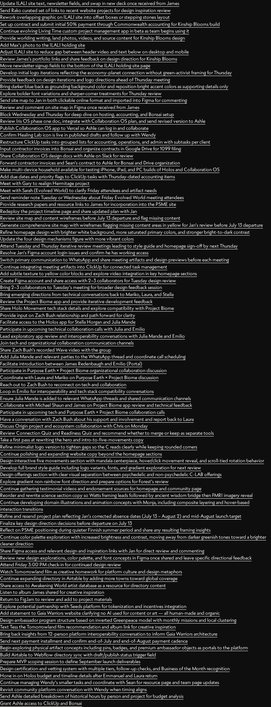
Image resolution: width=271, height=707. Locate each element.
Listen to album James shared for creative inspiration (52, 592)
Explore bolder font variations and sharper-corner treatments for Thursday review (81, 93)
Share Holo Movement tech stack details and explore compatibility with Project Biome (87, 308)
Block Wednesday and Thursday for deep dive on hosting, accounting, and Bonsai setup (87, 114)
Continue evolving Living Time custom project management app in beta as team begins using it (94, 31)
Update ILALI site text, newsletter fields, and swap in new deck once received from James (89, 3)
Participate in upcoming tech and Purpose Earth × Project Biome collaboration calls (82, 412)
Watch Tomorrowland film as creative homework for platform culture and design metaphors (91, 571)
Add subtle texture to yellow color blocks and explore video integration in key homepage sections (98, 273)
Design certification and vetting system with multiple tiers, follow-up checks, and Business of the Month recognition (115, 668)
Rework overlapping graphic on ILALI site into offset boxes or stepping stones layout (85, 17)
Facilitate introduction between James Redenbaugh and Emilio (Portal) (71, 363)
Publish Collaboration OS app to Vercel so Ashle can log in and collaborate (74, 128)
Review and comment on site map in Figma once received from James (69, 107)
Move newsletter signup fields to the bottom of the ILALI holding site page (75, 65)
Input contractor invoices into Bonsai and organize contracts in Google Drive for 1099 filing (90, 148)
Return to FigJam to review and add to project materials (56, 599)
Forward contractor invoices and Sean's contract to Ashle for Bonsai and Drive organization (90, 163)
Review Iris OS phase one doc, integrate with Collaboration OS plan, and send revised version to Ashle (102, 121)
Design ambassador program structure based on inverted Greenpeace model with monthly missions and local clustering (118, 620)
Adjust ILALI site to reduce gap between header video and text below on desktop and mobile (94, 51)
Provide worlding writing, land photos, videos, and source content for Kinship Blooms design (92, 38)
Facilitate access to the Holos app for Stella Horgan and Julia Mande (68, 322)
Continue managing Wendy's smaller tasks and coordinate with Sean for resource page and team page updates (109, 682)
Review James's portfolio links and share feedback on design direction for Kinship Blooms (88, 59)
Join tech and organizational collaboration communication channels (67, 343)
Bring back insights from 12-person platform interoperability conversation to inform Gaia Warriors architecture (108, 634)
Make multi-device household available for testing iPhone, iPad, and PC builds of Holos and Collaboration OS (109, 169)
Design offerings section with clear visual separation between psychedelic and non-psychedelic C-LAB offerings (111, 474)
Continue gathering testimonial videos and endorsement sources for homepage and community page (100, 488)
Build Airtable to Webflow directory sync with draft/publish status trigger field (78, 654)
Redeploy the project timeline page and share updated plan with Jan (68, 211)
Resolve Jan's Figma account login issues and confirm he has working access (74, 252)
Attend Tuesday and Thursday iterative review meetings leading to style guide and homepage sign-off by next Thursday (119, 246)
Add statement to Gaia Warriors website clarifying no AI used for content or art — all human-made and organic (110, 613)
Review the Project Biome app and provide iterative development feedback (76, 301)
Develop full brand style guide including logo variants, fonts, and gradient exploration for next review (100, 467)
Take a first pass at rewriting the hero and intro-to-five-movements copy (72, 439)
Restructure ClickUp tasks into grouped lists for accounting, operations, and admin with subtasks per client (105, 142)
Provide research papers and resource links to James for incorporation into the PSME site (88, 204)
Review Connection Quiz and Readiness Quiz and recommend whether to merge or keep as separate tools (107, 433)
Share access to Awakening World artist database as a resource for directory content (83, 585)
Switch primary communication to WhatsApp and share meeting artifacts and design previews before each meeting (114, 259)
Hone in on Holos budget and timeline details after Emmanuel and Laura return (78, 675)
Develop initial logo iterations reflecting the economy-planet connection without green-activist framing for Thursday (116, 72)
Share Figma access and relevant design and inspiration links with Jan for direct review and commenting (102, 550)
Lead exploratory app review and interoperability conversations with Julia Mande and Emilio (92, 336)
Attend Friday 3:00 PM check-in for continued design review (60, 564)
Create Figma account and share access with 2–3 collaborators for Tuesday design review (88, 280)
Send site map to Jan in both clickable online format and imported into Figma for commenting (93, 100)
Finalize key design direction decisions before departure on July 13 (66, 523)
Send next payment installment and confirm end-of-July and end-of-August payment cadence (94, 641)
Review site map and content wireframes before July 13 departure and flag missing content (90, 218)
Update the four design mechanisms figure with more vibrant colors (67, 239)
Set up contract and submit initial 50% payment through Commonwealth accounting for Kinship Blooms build (110, 24)
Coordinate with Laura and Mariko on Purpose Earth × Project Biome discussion (79, 377)
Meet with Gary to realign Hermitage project (45, 183)
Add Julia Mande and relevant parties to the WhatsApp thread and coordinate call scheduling (93, 356)
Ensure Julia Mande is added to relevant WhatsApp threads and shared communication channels (95, 398)
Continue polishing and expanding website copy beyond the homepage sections (81, 454)
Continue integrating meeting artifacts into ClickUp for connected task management (83, 266)
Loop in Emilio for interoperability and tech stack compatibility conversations (77, 391)
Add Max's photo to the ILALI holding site (42, 45)
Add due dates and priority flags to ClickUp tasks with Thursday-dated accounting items (87, 176)
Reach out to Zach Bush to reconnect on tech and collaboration (63, 384)
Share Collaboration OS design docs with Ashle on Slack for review (66, 155)
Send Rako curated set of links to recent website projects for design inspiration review (85, 10)
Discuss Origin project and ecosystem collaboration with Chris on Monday (74, 426)
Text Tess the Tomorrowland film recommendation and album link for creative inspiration (88, 627)
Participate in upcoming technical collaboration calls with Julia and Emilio (72, 329)
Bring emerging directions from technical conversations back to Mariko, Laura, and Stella (87, 294)
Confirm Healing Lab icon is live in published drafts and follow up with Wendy (78, 135)
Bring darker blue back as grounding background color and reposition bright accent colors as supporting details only (114, 86)
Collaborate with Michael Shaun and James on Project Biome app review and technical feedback (96, 405)
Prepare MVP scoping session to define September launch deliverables (70, 661)
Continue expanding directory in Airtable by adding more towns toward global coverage (88, 578)
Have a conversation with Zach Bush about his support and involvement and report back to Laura (97, 419)
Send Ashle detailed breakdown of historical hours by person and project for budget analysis (91, 696)
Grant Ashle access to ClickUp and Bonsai (41, 703)
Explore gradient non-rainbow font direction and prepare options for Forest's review (84, 481)
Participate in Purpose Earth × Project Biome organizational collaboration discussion (83, 370)
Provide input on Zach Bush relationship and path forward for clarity (67, 315)
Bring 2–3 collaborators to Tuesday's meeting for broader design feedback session (81, 287)
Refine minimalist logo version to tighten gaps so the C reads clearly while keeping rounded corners (98, 447)
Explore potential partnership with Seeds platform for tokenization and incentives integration (93, 606)
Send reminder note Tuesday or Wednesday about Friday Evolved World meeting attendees (92, 197)
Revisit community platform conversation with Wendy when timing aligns (73, 689)
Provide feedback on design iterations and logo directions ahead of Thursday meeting (85, 79)
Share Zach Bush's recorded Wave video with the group (55, 350)
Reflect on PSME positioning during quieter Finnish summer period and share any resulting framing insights (105, 530)
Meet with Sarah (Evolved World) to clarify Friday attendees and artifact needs (78, 190)
